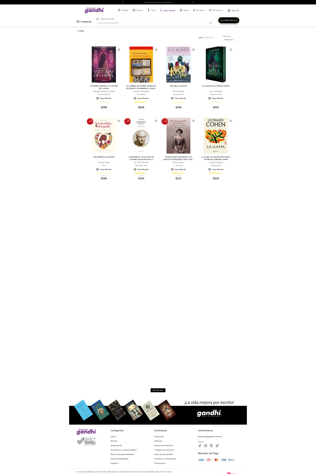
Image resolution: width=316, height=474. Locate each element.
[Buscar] (210, 22)
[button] (159, 462)
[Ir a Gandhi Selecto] (228, 25)
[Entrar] (201, 10)
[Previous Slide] (122, 2)
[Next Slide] (193, 2)
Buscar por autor (107, 19)
